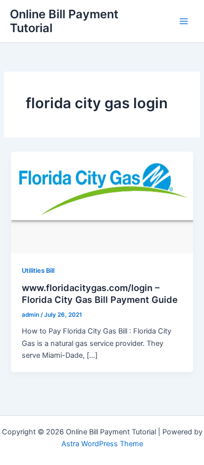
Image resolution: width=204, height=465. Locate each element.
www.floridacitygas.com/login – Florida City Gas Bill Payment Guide (100, 293)
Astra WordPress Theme (102, 443)
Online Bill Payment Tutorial (64, 21)
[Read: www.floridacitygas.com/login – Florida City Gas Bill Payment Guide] (102, 202)
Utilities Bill (38, 270)
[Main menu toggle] (183, 21)
